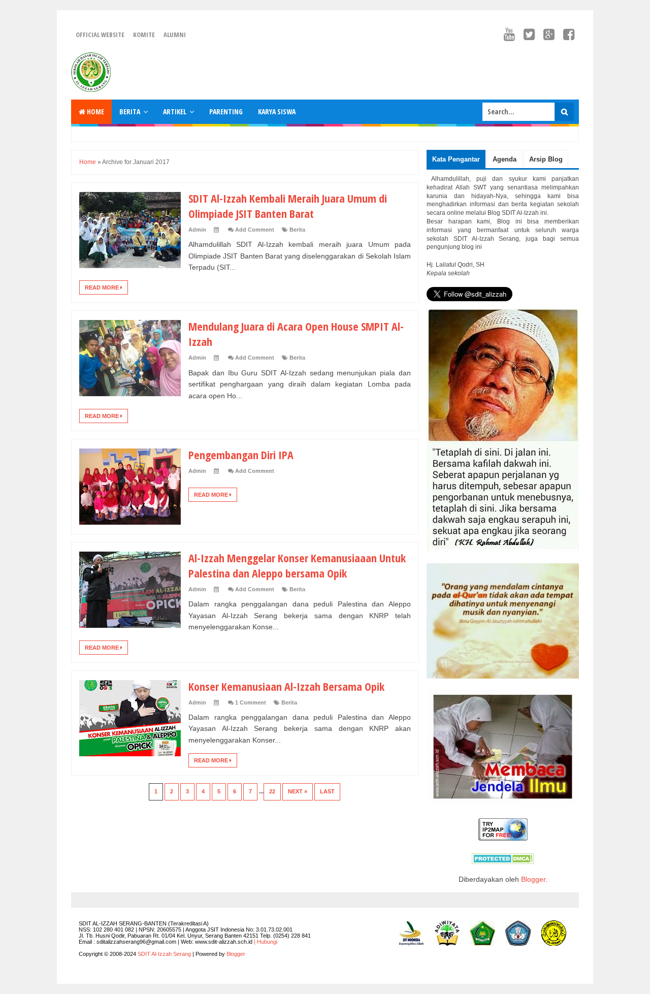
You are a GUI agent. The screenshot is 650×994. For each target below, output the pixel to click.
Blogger (533, 879)
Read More (102, 287)
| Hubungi (265, 942)
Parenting (226, 111)
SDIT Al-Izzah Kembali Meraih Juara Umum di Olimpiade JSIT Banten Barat (287, 205)
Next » (297, 791)
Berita (129, 111)
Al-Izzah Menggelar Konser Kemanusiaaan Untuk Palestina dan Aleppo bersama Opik (297, 565)
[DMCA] (503, 861)
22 (272, 791)
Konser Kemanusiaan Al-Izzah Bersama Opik (286, 686)
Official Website (100, 34)
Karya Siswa (277, 111)
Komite (144, 34)
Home (94, 111)
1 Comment (250, 702)
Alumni (175, 34)
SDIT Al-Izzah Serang (164, 954)
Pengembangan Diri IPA (241, 454)
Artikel (174, 111)
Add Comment (254, 230)
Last (327, 791)
